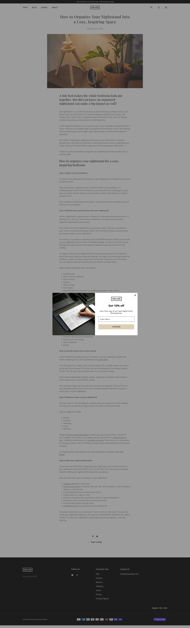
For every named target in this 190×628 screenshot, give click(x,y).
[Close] (135, 295)
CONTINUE (116, 327)
